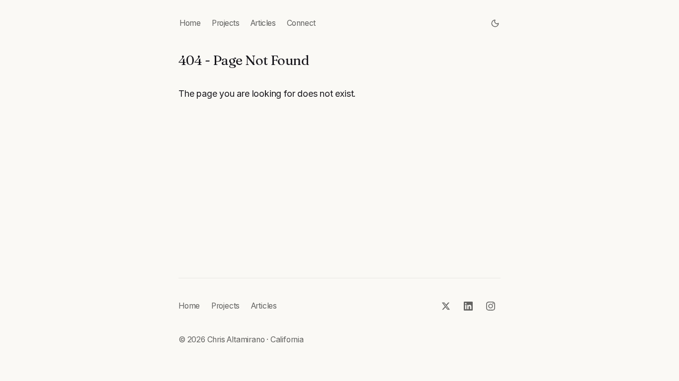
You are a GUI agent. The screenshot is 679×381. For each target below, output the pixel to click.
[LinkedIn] (468, 306)
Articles (263, 23)
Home (189, 23)
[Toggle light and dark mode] (495, 23)
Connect (301, 23)
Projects (225, 23)
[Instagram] (491, 306)
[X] (446, 306)
